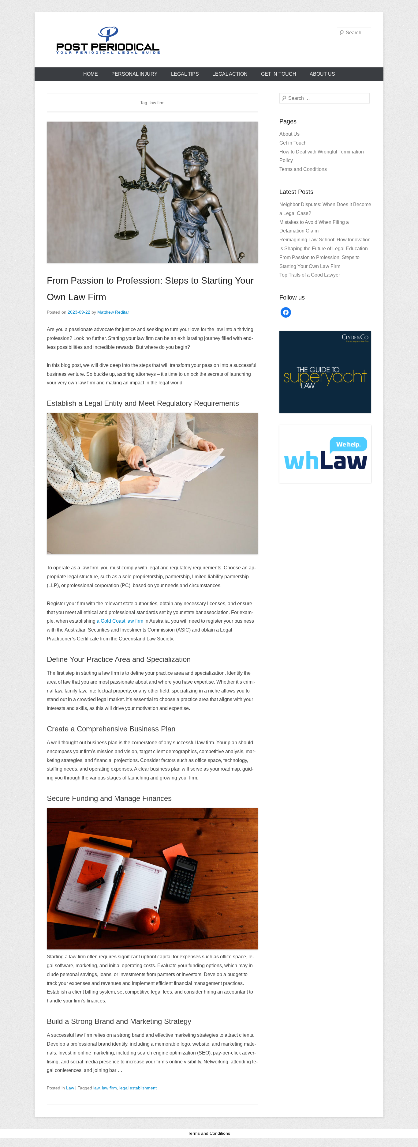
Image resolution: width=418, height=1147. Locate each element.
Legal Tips (185, 74)
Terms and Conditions (303, 169)
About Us (322, 74)
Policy (286, 160)
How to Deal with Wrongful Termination (321, 151)
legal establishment (138, 1087)
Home (90, 74)
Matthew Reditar (113, 312)
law (96, 1087)
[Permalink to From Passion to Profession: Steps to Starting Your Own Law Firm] (152, 192)
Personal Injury (134, 74)
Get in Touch (278, 74)
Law (70, 1087)
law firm (109, 1087)
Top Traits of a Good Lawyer (309, 274)
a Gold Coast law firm (120, 621)
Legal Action (230, 74)
